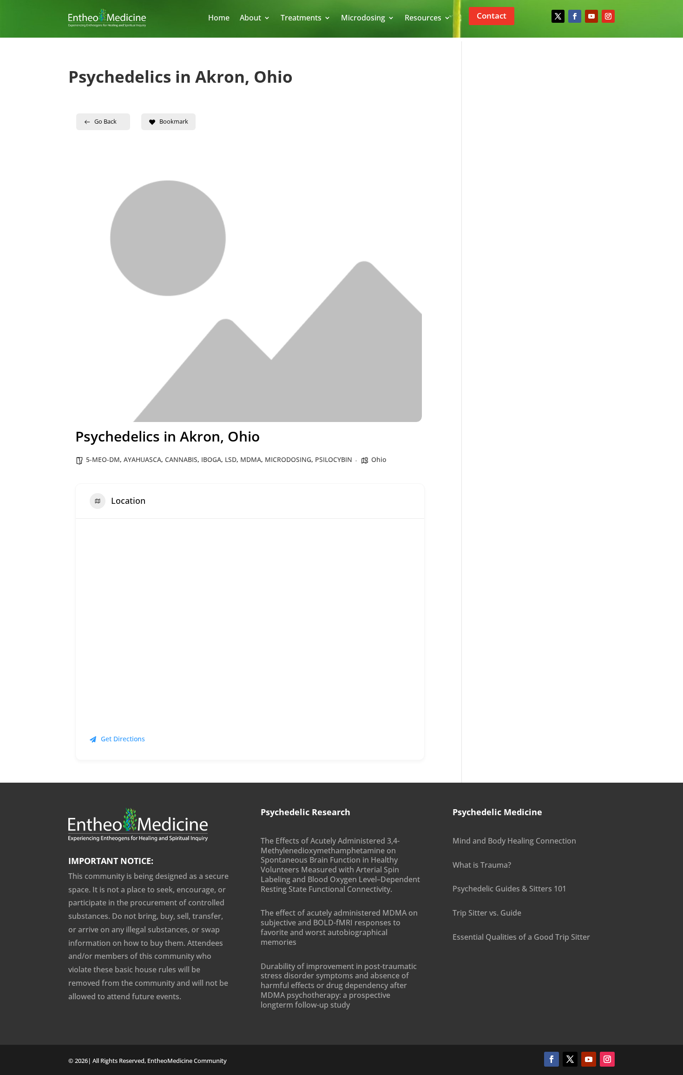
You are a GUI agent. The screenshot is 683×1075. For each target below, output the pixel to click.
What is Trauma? (482, 865)
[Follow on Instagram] (608, 16)
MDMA (250, 459)
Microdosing (363, 18)
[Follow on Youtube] (591, 16)
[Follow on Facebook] (574, 16)
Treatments (301, 18)
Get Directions (123, 738)
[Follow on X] (558, 16)
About (250, 18)
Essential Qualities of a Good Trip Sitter (521, 937)
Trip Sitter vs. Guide (487, 913)
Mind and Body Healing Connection (514, 841)
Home (219, 18)
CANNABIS (181, 459)
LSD (230, 459)
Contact (491, 15)
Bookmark (173, 121)
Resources (423, 18)
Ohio (378, 459)
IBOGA (211, 459)
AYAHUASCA (142, 459)
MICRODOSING (288, 459)
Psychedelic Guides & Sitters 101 (509, 889)
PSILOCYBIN (333, 459)
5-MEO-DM (103, 459)
